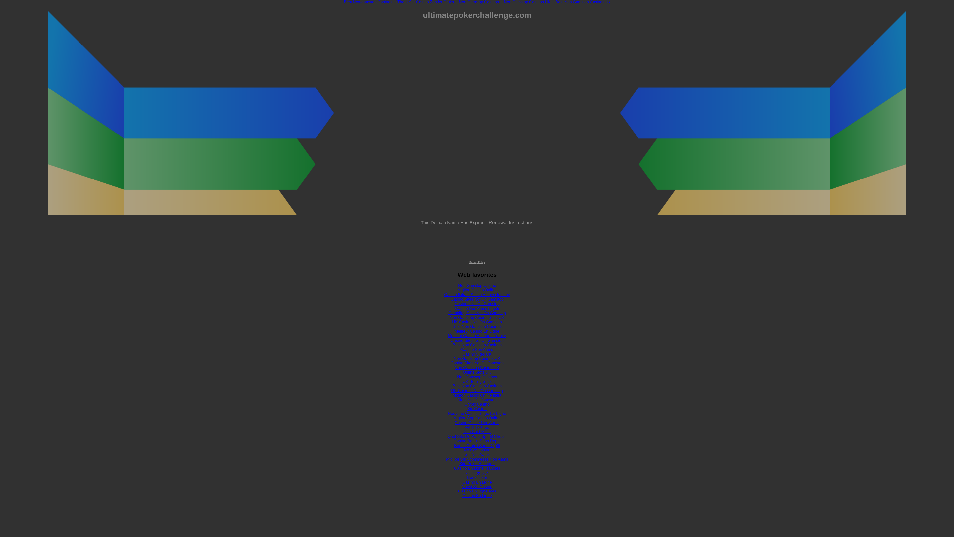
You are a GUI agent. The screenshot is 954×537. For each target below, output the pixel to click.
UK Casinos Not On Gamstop (477, 391)
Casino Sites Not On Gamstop (477, 299)
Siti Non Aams (477, 454)
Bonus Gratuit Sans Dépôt (477, 446)
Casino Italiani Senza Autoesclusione (477, 295)
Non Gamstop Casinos (477, 377)
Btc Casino (477, 409)
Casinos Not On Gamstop (477, 304)
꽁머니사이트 (477, 427)
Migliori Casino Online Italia (477, 395)
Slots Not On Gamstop (477, 400)
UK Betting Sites (477, 381)
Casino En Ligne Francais (477, 468)
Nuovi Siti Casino (477, 487)
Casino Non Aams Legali (477, 308)
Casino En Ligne (477, 482)
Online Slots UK (477, 372)
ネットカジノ (477, 473)
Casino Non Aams (477, 349)
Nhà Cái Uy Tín (477, 432)
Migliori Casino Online (477, 290)
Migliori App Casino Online (477, 418)
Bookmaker (477, 477)
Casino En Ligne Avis (477, 491)
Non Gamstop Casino (477, 285)
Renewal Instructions (511, 222)
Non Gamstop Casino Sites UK (477, 317)
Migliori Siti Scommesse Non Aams (477, 459)
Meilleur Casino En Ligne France (477, 336)
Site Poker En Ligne (477, 464)
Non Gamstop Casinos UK (477, 359)
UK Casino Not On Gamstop (477, 322)
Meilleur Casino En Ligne (477, 331)
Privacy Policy (477, 262)
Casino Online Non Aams (477, 423)
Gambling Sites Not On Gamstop (477, 313)
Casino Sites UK (477, 354)
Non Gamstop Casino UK (477, 368)
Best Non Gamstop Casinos (477, 326)
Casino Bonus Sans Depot (477, 441)
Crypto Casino (477, 404)
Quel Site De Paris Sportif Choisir (477, 436)
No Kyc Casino (477, 450)
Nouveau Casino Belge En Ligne (477, 413)
